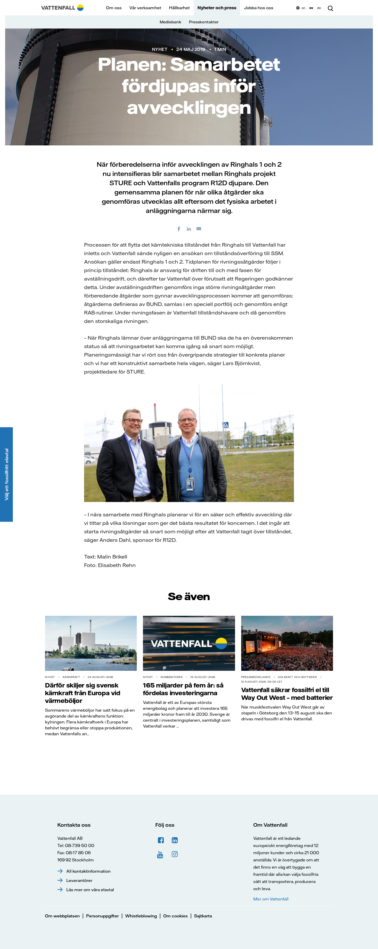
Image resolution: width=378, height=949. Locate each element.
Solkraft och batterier (297, 677)
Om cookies (175, 915)
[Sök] (330, 7)
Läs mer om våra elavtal (90, 889)
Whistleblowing (141, 915)
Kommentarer (172, 677)
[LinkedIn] (189, 228)
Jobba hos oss (258, 7)
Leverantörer (79, 880)
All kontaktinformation (88, 871)
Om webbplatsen (62, 915)
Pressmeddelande (256, 677)
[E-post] (199, 228)
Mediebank (170, 22)
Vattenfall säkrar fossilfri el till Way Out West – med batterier (287, 693)
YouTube (161, 854)
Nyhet (160, 49)
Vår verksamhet (145, 7)
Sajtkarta (203, 915)
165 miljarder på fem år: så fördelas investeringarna (183, 689)
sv (311, 8)
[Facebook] (179, 228)
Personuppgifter (102, 915)
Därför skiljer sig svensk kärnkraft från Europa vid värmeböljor (82, 692)
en (303, 8)
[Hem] (62, 7)
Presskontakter (204, 22)
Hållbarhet (179, 7)
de (319, 8)
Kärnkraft (71, 677)
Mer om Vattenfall (270, 898)
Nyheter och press (216, 7)
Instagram (175, 854)
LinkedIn (175, 840)
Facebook (161, 840)
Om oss (114, 7)
